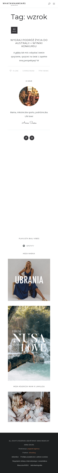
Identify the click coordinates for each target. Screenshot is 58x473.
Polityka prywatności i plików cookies (34, 457)
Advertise (15, 457)
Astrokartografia (36, 465)
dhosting (32, 453)
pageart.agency (33, 449)
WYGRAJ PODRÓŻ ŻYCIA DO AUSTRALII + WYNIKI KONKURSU (29, 43)
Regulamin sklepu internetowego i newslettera (30, 461)
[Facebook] (26, 138)
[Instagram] (32, 138)
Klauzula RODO (23, 465)
